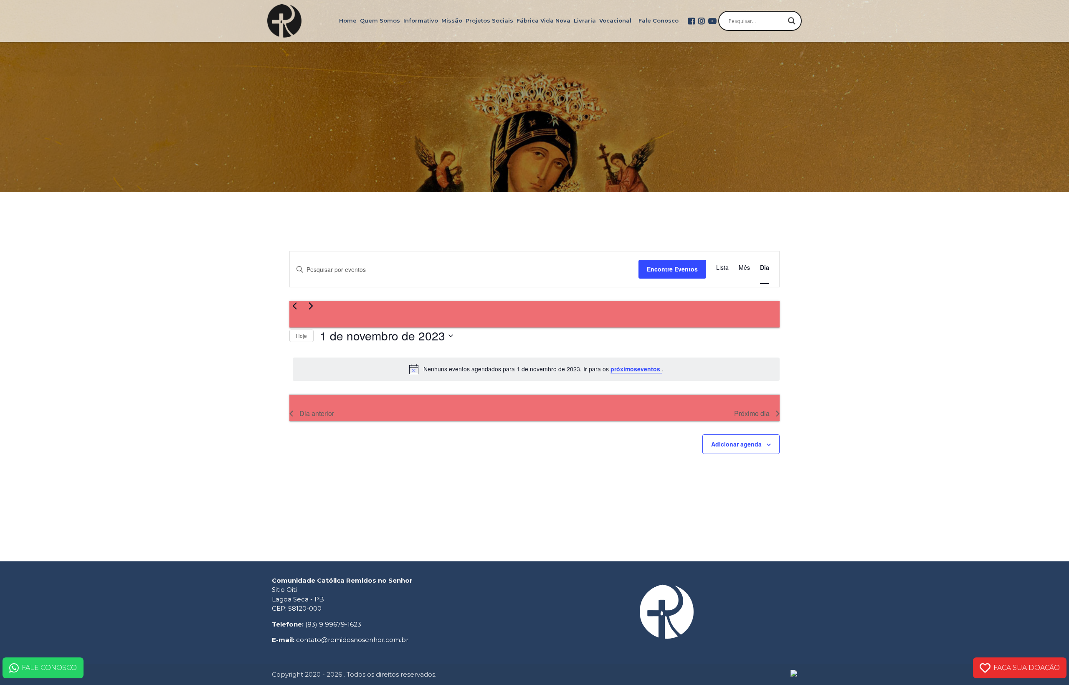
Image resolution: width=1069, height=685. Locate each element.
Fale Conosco (658, 20)
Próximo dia (752, 413)
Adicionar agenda (736, 444)
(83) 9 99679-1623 (333, 624)
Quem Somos (380, 20)
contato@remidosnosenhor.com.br (352, 640)
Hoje (301, 335)
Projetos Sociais (489, 20)
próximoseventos (636, 369)
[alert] (536, 369)
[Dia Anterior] (294, 306)
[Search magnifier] (792, 21)
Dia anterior (316, 413)
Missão (451, 20)
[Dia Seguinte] (311, 306)
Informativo (420, 20)
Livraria (585, 20)
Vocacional (615, 20)
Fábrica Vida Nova (543, 20)
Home (348, 20)
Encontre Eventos (672, 269)
